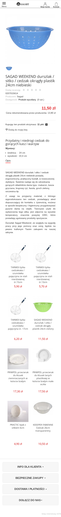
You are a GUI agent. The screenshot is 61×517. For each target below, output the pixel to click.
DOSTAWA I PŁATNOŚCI (29, 489)
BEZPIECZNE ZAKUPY (29, 477)
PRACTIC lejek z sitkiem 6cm (18, 426)
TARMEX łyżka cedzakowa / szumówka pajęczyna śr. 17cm (18, 324)
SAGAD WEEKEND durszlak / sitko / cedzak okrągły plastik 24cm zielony (43, 324)
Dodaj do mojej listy (18, 129)
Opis (8, 160)
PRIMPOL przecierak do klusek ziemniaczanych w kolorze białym (18, 377)
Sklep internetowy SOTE (51, 514)
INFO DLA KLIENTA (29, 466)
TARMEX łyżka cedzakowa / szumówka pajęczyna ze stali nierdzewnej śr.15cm (18, 275)
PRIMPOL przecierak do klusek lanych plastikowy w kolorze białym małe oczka (43, 378)
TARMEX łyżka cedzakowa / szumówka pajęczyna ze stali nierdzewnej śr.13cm (43, 275)
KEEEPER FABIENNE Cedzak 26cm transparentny (43, 427)
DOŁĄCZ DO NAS (30, 500)
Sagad (20, 96)
